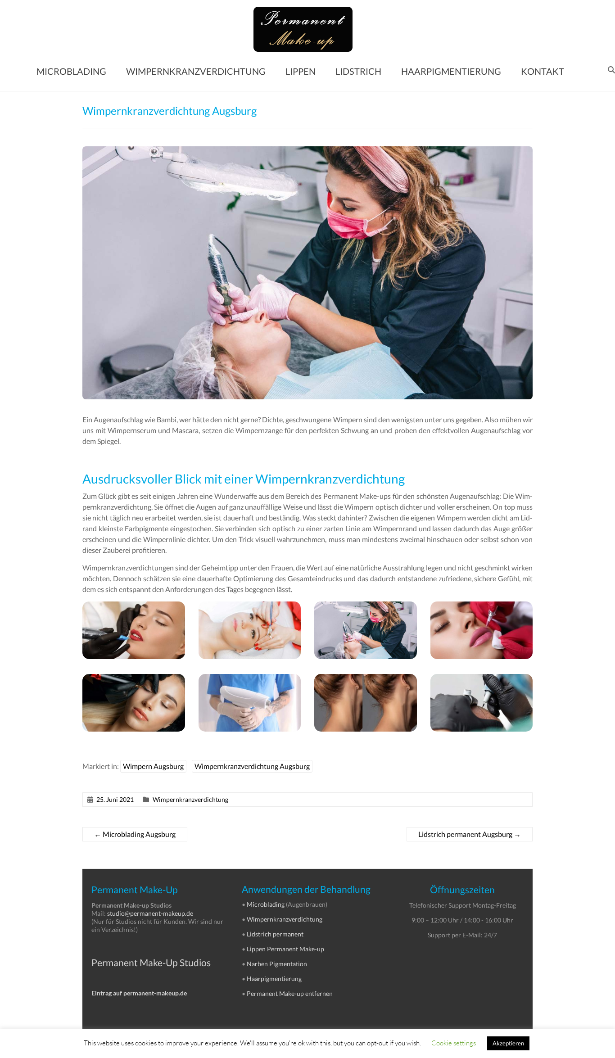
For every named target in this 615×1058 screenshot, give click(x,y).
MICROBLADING (71, 71)
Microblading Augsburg (135, 834)
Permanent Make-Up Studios (151, 962)
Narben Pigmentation (277, 964)
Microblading (266, 904)
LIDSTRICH (358, 71)
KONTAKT (542, 71)
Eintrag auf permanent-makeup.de (139, 993)
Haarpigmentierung (274, 978)
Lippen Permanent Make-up (285, 949)
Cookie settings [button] (453, 1043)
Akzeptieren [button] (508, 1043)
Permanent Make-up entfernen (290, 993)
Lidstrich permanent (275, 934)
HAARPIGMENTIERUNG (451, 71)
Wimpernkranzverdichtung (190, 799)
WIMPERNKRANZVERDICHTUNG (196, 71)
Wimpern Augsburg (153, 766)
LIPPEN (300, 71)
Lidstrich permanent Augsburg (469, 834)
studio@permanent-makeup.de (150, 913)
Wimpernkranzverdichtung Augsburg (252, 766)
